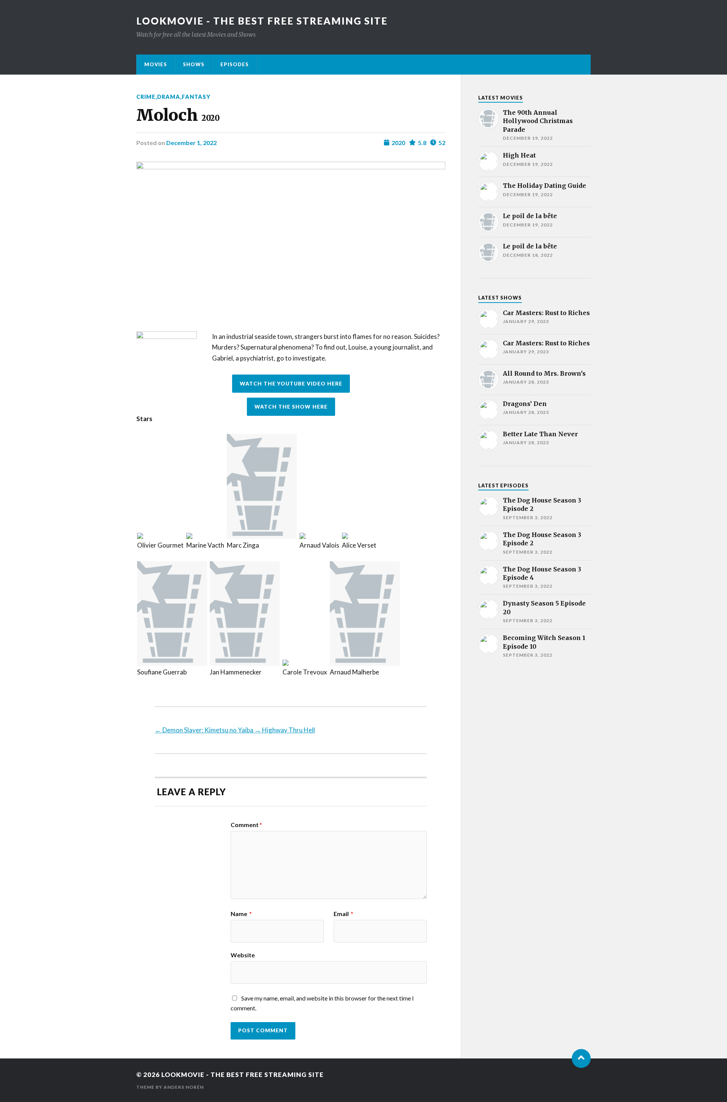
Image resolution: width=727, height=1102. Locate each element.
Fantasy (196, 97)
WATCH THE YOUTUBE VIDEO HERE (291, 384)
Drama (168, 97)
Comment (246, 825)
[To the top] (581, 1058)
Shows (193, 64)
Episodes (234, 64)
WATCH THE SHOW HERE (291, 407)
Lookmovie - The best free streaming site (262, 21)
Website (243, 954)
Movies (155, 64)
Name (241, 914)
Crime (146, 97)
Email (343, 914)
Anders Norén (184, 1087)
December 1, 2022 (191, 142)
